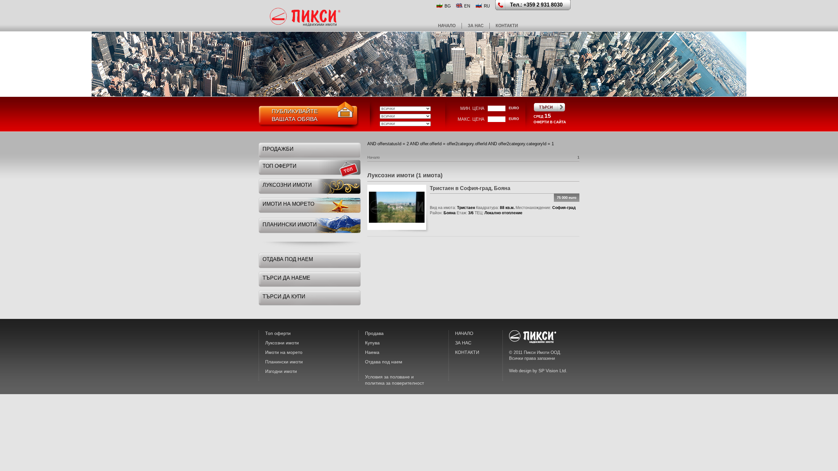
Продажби (278, 149)
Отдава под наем (383, 361)
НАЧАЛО (447, 25)
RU (487, 6)
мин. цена (472, 108)
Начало (373, 157)
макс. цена (471, 119)
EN (467, 6)
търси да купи (284, 296)
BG (448, 6)
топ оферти (280, 166)
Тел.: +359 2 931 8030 (536, 5)
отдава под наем (288, 259)
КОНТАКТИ (507, 25)
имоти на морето (288, 204)
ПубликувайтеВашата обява (295, 115)
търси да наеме (286, 278)
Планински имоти (284, 361)
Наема (372, 352)
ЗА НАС (475, 25)
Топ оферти (278, 333)
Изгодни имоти (281, 371)
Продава (374, 333)
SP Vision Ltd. (552, 370)
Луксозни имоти (282, 342)
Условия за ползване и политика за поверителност (394, 380)
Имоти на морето (283, 352)
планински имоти (290, 224)
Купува (372, 342)
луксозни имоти (287, 185)
